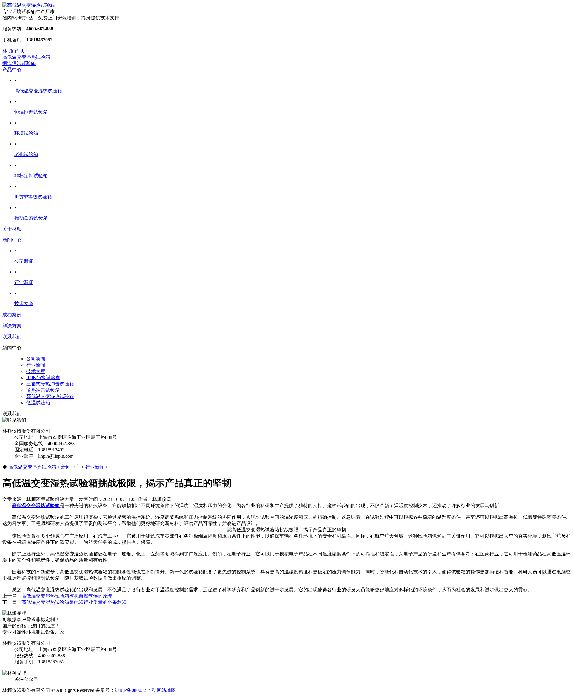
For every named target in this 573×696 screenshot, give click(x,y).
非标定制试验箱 (31, 175)
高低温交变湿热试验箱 (26, 57)
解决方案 (11, 325)
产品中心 (11, 69)
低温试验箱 (38, 402)
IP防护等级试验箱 (33, 196)
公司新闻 (23, 261)
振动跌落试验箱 (31, 217)
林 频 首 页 (13, 50)
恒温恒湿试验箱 (19, 63)
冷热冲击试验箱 (43, 390)
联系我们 (11, 336)
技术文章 (23, 303)
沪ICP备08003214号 (135, 690)
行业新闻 (23, 282)
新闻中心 (11, 240)
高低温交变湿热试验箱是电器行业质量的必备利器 (74, 602)
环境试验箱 (26, 133)
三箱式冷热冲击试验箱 (50, 383)
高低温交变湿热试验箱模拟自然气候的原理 (66, 595)
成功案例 (11, 314)
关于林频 (11, 229)
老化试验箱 (26, 154)
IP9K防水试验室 (43, 377)
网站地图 (166, 690)
